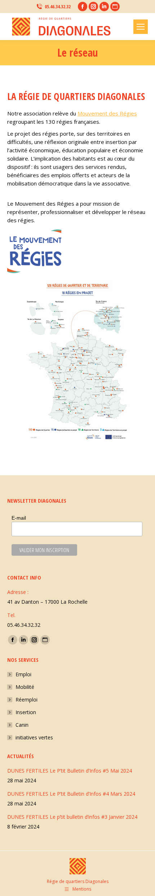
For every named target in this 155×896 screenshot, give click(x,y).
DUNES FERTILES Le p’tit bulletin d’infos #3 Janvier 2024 (72, 816)
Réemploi (26, 699)
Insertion (25, 712)
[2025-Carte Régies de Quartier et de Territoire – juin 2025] (77, 360)
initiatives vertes (34, 737)
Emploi (23, 674)
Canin (21, 724)
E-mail (19, 518)
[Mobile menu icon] (140, 26)
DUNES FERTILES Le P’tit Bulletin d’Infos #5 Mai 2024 (69, 770)
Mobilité (24, 686)
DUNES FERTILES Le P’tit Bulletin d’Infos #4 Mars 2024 (71, 793)
